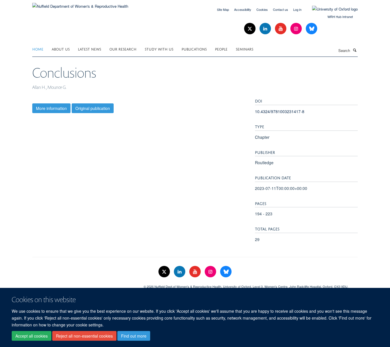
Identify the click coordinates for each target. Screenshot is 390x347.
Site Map (223, 9)
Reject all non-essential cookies (84, 336)
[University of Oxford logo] (330, 9)
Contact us (280, 9)
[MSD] (83, 284)
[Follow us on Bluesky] (311, 28)
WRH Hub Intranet (340, 16)
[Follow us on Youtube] (281, 28)
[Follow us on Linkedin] (266, 28)
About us (61, 48)
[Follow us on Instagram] (296, 28)
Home (37, 48)
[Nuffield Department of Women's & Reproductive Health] (80, 4)
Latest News (89, 48)
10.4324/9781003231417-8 (279, 111)
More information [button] (51, 108)
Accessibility (242, 9)
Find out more (133, 336)
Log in (297, 9)
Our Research (122, 48)
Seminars (244, 48)
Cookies (262, 9)
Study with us (159, 48)
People (221, 48)
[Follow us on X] (250, 28)
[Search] (354, 50)
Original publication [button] (92, 108)
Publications (194, 48)
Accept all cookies (31, 336)
